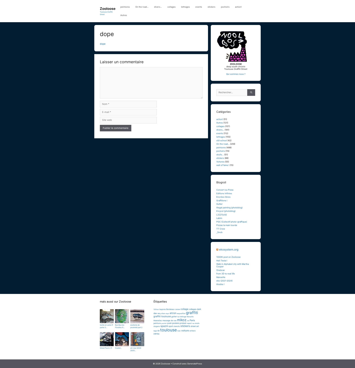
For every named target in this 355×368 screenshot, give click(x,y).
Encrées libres (223, 197)
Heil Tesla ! (221, 260)
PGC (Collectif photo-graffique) (231, 221)
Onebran (220, 270)
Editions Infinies (224, 193)
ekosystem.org (228, 249)
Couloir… (118, 348)
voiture (185, 330)
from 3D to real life (225, 273)
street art (195, 326)
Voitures (220, 161)
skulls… (220, 154)
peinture (157, 323)
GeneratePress (194, 363)
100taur (156, 309)
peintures (125, 7)
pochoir (164, 323)
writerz (192, 331)
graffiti (192, 312)
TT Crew (220, 228)
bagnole (162, 309)
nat (188, 321)
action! (238, 7)
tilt (158, 331)
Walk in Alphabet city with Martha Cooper (232, 265)
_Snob (219, 232)
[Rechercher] (251, 92)
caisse (177, 309)
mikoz (181, 320)
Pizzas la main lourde (226, 225)
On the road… (142, 7)
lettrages (185, 7)
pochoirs (225, 7)
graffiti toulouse (162, 316)
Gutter (219, 204)
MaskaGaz (158, 320)
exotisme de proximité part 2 (136, 326)
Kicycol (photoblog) (225, 211)
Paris (192, 320)
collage (184, 309)
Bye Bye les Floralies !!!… (120, 326)
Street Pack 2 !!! (106, 348)
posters (175, 323)
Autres (123, 15)
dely (159, 313)
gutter (174, 316)
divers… (158, 7)
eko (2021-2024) (224, 280)
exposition (181, 313)
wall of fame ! (222, 165)
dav (155, 313)
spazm (164, 326)
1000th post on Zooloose (228, 257)
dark (199, 309)
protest (183, 323)
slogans (157, 326)
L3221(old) (221, 214)
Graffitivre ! (221, 200)
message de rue (170, 320)
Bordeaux (170, 309)
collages (171, 7)
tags (155, 331)
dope (103, 43)
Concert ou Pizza (224, 190)
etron (173, 313)
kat (178, 317)
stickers (211, 7)
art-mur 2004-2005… (136, 349)
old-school (221, 140)
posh (169, 323)
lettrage (183, 317)
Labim (219, 218)
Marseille (220, 277)
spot (171, 326)
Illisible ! (220, 284)
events (198, 7)
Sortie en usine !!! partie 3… (106, 326)
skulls (197, 323)
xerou (156, 333)
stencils (176, 326)
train (179, 331)
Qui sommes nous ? (235, 74)
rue (193, 323)
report (189, 323)
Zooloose (108, 9)
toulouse (168, 329)
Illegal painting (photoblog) (229, 207)
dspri (167, 313)
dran (163, 313)
